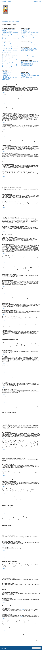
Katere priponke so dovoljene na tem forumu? (28, 69)
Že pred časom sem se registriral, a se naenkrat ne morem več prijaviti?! (10, 35)
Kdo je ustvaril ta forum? (25, 73)
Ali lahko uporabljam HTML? (6, 72)
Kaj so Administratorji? (25, 29)
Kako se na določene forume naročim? (27, 64)
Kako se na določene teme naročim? (27, 63)
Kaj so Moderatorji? (24, 30)
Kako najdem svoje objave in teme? (27, 58)
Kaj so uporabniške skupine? (25, 31)
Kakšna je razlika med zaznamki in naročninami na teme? (29, 62)
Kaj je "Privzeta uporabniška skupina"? (27, 37)
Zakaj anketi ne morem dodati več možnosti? (9, 59)
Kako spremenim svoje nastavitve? (8, 42)
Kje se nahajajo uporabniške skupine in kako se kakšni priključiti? (30, 33)
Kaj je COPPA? (4, 30)
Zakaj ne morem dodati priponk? (7, 62)
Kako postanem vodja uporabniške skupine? (28, 34)
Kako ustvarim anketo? (6, 58)
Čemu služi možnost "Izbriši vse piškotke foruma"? (10, 38)
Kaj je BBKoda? (4, 71)
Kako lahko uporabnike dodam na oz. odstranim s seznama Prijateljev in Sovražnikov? (29, 50)
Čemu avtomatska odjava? (6, 37)
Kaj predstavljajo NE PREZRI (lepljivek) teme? (9, 77)
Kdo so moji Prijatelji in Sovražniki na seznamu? (29, 48)
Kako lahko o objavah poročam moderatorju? (9, 64)
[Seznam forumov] (5, 9)
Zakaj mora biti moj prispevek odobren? (8, 66)
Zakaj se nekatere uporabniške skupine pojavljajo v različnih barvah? (29, 36)
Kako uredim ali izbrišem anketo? (7, 60)
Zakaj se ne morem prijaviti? (6, 33)
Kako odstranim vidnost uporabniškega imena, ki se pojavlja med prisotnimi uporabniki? (10, 44)
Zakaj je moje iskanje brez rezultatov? (27, 55)
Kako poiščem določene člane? (26, 57)
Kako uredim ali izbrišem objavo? (7, 56)
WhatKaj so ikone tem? (6, 79)
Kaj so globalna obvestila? (6, 75)
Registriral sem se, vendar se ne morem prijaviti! (10, 32)
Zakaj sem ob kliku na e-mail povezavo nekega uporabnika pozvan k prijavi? (9, 52)
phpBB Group (21, 609)
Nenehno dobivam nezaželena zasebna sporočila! (29, 43)
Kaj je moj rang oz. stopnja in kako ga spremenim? (10, 50)
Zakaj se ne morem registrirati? (7, 31)
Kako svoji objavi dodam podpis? (7, 57)
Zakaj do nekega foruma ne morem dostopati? (9, 61)
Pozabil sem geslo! (5, 36)
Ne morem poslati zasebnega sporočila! (27, 42)
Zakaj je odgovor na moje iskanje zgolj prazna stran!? (29, 56)
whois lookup (13, 623)
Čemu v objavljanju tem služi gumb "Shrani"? (9, 65)
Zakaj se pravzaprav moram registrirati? (8, 29)
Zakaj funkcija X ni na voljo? (25, 74)
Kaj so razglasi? (4, 76)
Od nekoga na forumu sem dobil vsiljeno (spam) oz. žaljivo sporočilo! (29, 45)
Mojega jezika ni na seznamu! (7, 47)
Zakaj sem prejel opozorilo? (6, 63)
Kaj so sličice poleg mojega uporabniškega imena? (10, 48)
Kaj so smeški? (4, 73)
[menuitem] (9, 1)
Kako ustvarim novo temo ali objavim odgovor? (9, 55)
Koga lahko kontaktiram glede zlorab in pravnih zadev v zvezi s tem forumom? (30, 76)
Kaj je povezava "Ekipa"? (25, 38)
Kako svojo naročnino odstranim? (26, 65)
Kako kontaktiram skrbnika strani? (26, 77)
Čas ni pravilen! (4, 45)
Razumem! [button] (36, 647)
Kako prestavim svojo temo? (6, 67)
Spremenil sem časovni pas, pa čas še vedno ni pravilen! (11, 46)
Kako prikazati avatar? (5, 49)
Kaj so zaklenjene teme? (6, 78)
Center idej (21, 616)
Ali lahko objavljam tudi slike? (7, 74)
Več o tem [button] (8, 648)
